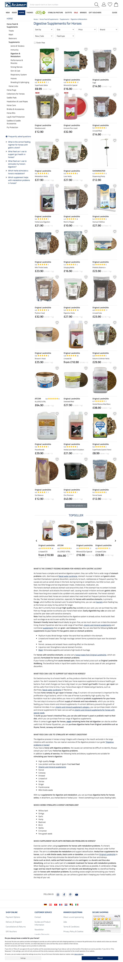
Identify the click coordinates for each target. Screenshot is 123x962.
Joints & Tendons (17, 45)
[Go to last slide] (36, 541)
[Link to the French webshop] (61, 904)
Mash (11, 34)
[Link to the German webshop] (46, 904)
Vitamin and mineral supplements (52, 767)
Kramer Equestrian (72, 912)
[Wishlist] (110, 4)
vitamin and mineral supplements (97, 625)
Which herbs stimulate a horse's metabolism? (18, 172)
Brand (102, 29)
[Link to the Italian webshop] (77, 904)
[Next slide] (115, 541)
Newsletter (39, 929)
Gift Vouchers (11, 931)
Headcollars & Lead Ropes (17, 101)
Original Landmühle (107, 854)
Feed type (61, 36)
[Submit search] (97, 4)
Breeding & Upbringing (20, 82)
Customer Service (43, 912)
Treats (11, 30)
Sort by (38, 29)
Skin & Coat (15, 70)
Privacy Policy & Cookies (73, 931)
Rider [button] (14, 12)
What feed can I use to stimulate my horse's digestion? (17, 164)
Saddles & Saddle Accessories (14, 122)
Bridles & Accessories (15, 109)
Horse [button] (21, 12)
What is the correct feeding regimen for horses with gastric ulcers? (19, 144)
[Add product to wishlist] (57, 49)
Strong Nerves (16, 66)
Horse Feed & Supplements (12, 25)
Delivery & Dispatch (14, 921)
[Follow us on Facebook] (64, 894)
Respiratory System (19, 74)
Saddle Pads (11, 97)
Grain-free (40, 42)
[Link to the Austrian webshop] (51, 904)
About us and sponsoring (73, 917)
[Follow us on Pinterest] (70, 894)
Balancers (13, 38)
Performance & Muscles (17, 61)
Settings (23, 958)
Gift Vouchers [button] (95, 12)
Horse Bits (11, 112)
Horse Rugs (11, 89)
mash (69, 721)
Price (80, 29)
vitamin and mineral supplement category (72, 707)
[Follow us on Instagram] (57, 894)
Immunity (14, 49)
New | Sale (39, 36)
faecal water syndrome (68, 576)
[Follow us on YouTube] (76, 894)
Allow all (100, 958)
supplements (48, 627)
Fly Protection (12, 127)
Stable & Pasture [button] (55, 12)
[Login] (104, 4)
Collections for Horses (16, 93)
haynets (99, 602)
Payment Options (13, 917)
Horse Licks (13, 86)
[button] (40, 12)
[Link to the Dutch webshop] (66, 904)
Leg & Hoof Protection (16, 116)
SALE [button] (76, 12)
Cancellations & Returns (16, 926)
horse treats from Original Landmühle (90, 654)
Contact (38, 917)
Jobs (65, 921)
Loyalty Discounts (42, 934)
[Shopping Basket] (116, 4)
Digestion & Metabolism (15, 55)
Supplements (14, 42)
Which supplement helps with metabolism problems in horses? (19, 180)
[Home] (16, 4)
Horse (10, 18)
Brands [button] (83, 12)
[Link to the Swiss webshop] (56, 904)
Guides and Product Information (42, 923)
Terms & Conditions (71, 926)
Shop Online (12, 912)
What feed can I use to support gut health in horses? (17, 154)
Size (58, 29)
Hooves (14, 78)
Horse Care (11, 105)
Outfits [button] (68, 12)
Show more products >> (76, 505)
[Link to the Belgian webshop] (72, 904)
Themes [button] (29, 12)
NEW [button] (8, 12)
